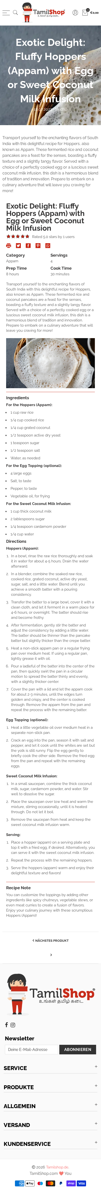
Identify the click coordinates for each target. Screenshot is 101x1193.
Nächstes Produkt (52, 940)
